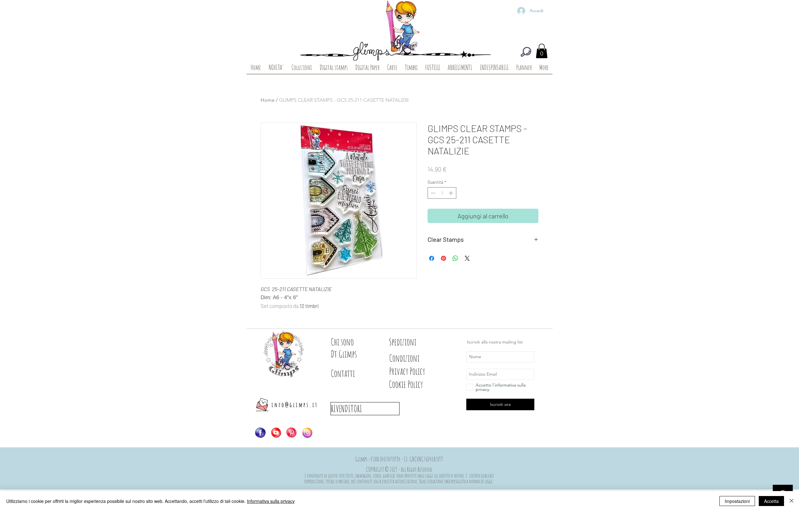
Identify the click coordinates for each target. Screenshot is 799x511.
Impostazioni (737, 501)
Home (268, 100)
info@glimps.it (295, 405)
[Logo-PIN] (291, 432)
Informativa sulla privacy (271, 501)
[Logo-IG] (307, 432)
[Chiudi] (791, 501)
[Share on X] (467, 258)
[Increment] (451, 192)
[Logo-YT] (276, 432)
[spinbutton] (442, 192)
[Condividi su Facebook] (431, 258)
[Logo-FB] (260, 432)
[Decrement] (432, 192)
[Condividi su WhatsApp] (455, 258)
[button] (542, 51)
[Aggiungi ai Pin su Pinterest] (443, 258)
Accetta (771, 501)
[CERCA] (526, 52)
